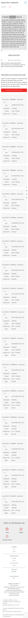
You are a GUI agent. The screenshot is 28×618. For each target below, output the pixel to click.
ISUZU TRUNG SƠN (14, 556)
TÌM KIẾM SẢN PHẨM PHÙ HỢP (14, 90)
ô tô (14, 549)
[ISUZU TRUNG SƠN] (9, 2)
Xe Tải (14, 551)
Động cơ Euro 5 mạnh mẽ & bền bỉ (11, 63)
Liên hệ (14, 565)
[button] (11, 68)
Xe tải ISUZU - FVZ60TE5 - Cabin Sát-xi (10, 600)
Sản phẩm (14, 546)
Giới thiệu (14, 558)
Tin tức (14, 560)
